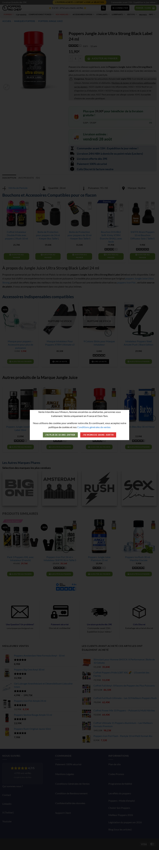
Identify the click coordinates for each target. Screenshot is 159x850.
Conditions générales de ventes (94, 427)
